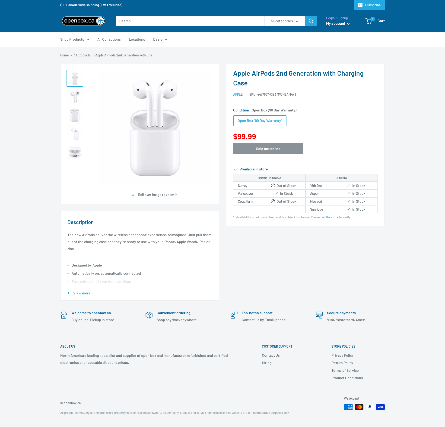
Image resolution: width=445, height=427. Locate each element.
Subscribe (373, 5)
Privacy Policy (342, 355)
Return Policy (342, 362)
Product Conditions (347, 377)
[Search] (311, 21)
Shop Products (72, 39)
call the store (329, 217)
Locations (137, 39)
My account (336, 23)
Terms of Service (345, 370)
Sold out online (268, 148)
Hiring (267, 362)
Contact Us (271, 355)
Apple (238, 94)
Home (64, 55)
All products (82, 55)
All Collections (109, 39)
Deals (157, 39)
